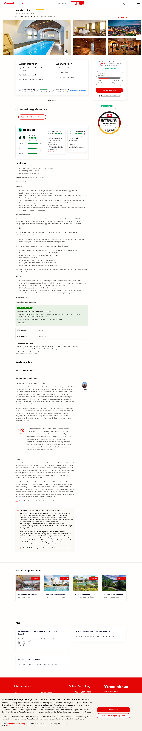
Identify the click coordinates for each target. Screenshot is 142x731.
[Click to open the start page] (116, 688)
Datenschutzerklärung (16, 723)
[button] (37, 37)
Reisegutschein (46, 693)
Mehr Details (21, 323)
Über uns (17, 693)
